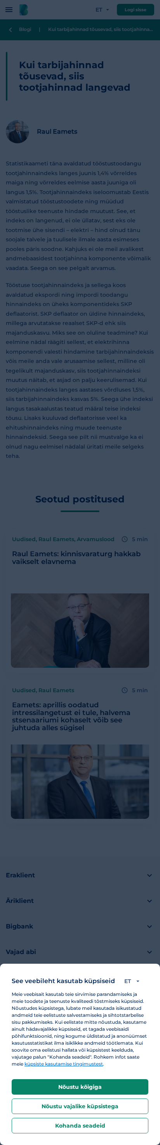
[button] (133, 981)
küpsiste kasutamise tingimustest (63, 1064)
